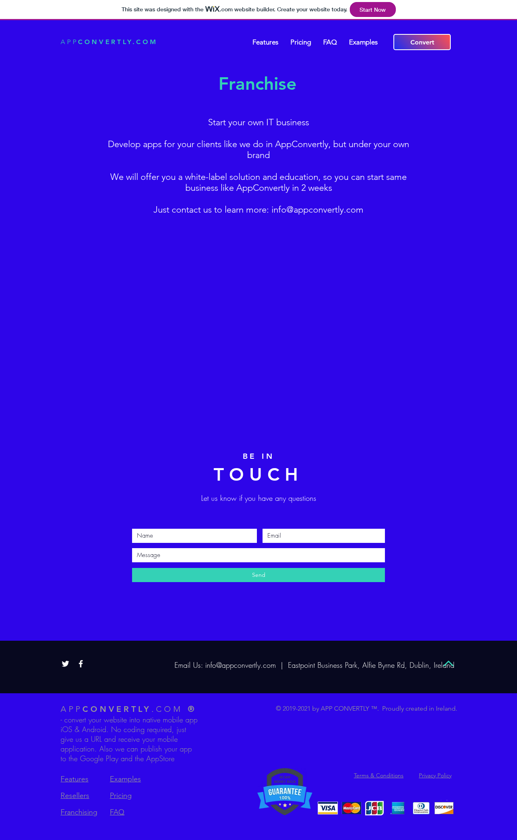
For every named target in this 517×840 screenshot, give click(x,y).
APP (109, 42)
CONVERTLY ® (129, 709)
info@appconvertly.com (317, 209)
